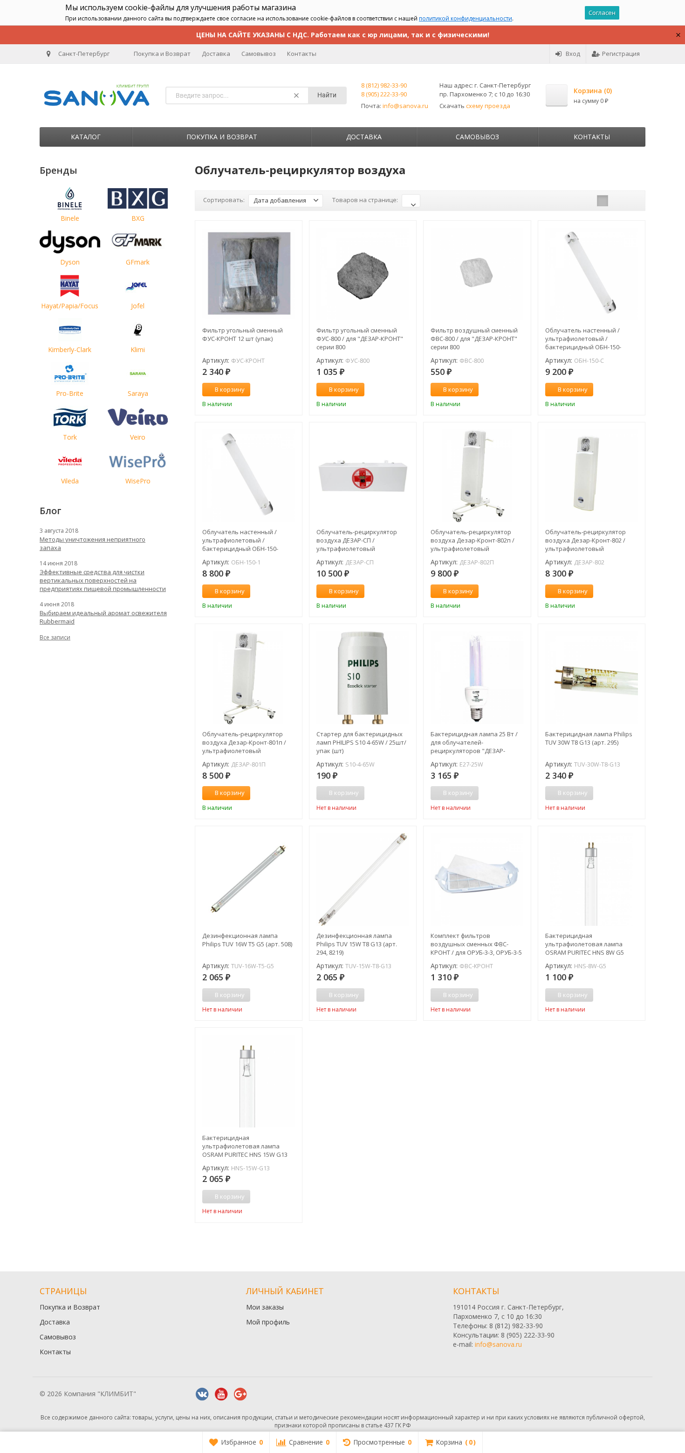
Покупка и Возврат (162, 53)
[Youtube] (221, 1394)
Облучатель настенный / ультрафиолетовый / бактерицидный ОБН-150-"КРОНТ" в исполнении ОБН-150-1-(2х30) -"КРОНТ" (240, 540)
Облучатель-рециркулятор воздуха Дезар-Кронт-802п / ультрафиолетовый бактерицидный (472, 540)
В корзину (230, 389)
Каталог (86, 136)
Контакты (301, 53)
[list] (617, 200)
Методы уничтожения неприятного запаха (92, 543)
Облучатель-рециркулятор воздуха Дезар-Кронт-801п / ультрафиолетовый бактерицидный (244, 742)
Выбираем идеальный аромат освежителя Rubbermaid (103, 617)
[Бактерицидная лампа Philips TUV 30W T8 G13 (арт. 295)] (591, 677)
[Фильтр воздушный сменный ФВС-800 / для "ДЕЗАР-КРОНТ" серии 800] (477, 274)
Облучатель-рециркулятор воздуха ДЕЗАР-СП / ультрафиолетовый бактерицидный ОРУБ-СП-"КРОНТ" (356, 540)
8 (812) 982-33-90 (384, 85)
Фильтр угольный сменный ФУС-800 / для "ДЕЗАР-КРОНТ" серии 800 (359, 338)
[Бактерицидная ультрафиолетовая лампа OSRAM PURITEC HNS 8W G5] (591, 879)
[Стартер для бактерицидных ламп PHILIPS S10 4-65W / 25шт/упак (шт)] (362, 677)
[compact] (631, 200)
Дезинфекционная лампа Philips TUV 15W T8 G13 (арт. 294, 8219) (356, 944)
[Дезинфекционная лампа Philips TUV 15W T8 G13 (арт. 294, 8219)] (362, 879)
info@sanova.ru (405, 106)
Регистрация (621, 53)
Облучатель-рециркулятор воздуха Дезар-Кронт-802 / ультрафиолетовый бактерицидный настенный (586, 540)
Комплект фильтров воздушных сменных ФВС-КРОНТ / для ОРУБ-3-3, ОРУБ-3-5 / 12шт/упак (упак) (476, 944)
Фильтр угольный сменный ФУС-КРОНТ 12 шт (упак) (242, 334)
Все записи (55, 637)
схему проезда (488, 106)
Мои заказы (265, 1307)
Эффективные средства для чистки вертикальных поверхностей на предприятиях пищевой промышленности (103, 580)
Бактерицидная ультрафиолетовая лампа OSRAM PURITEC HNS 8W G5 (584, 944)
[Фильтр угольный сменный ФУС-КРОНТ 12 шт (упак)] (248, 274)
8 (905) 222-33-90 (384, 94)
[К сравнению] (277, 390)
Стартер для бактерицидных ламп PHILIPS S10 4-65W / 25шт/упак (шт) (361, 742)
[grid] (602, 200)
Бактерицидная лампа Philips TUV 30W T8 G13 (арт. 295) (588, 738)
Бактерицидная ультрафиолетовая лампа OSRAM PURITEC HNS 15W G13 (245, 1146)
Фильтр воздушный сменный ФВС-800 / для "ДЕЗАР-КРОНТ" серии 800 (474, 338)
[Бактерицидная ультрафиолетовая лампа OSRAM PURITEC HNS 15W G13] (248, 1081)
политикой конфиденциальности (465, 18)
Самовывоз (258, 53)
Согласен (602, 12)
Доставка (216, 53)
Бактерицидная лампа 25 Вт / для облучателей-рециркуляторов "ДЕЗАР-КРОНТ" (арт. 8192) (474, 742)
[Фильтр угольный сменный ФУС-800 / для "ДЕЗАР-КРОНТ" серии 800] (362, 274)
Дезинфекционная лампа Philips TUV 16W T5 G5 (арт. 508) (247, 939)
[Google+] (240, 1394)
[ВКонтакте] (202, 1394)
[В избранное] (291, 390)
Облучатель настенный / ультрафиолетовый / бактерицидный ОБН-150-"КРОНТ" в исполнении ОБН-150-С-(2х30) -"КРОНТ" (583, 338)
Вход (573, 53)
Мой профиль (268, 1321)
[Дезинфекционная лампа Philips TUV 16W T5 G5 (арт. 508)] (248, 879)
